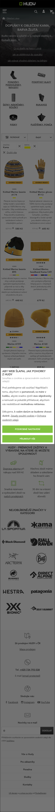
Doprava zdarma (12, 468)
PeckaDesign (40, 793)
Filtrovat (15, 137)
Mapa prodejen (27, 649)
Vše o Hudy (27, 754)
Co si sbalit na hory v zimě (27, 48)
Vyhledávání (36, 11)
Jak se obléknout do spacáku (27, 54)
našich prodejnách (13, 496)
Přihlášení (43, 11)
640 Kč (9, 300)
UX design (13, 793)
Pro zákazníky (27, 761)
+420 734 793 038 (30, 669)
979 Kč (35, 228)
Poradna (27, 769)
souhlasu (10, 740)
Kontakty (27, 784)
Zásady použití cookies (23, 416)
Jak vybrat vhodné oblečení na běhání (27, 60)
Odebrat (19, 146)
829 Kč (9, 228)
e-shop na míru (25, 793)
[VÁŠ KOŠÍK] (51, 11)
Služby (27, 776)
